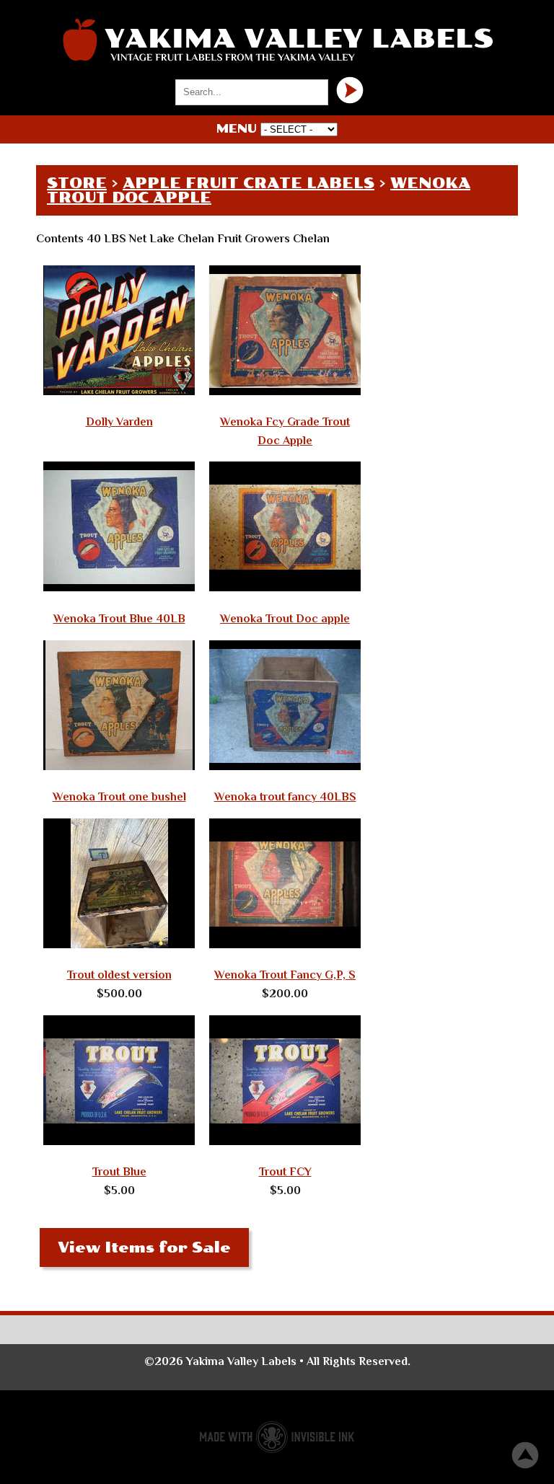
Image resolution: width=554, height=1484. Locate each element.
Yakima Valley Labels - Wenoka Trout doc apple (277, 39)
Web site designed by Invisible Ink (277, 1437)
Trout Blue (119, 1171)
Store (77, 183)
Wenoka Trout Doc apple (285, 618)
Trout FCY (285, 1171)
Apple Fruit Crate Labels (248, 183)
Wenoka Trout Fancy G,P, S (285, 974)
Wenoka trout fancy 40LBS (285, 796)
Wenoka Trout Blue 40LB (119, 618)
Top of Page (525, 1455)
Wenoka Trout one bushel (119, 796)
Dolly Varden (119, 421)
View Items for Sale (144, 1247)
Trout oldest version (119, 974)
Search (350, 90)
